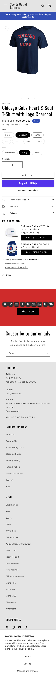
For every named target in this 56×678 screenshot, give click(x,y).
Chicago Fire (12, 537)
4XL (41, 142)
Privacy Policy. (26, 649)
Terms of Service (14, 473)
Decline (27, 663)
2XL (18, 142)
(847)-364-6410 (14, 393)
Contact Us (11, 441)
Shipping (5, 125)
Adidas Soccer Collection (18, 544)
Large (37, 135)
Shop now (28, 311)
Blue (38, 153)
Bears (9, 518)
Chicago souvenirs (15, 576)
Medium (23, 135)
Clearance (11, 602)
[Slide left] (22, 98)
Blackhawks (12, 505)
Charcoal (11, 153)
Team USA (11, 550)
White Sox (11, 531)
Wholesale (11, 609)
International (12, 563)
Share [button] (8, 275)
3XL (29, 142)
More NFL (11, 583)
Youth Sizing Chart (15, 447)
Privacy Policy (13, 460)
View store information (16, 267)
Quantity (6, 159)
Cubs (8, 524)
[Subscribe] (47, 353)
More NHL (11, 589)
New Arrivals (12, 570)
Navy (24, 152)
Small (9, 136)
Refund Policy (13, 467)
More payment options (28, 190)
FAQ (8, 486)
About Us (10, 434)
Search (9, 480)
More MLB (11, 596)
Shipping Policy (13, 454)
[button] (6, 6)
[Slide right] (34, 98)
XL (8, 142)
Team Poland (12, 557)
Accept (27, 656)
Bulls (8, 511)
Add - (36, 237)
